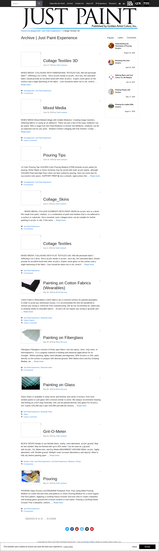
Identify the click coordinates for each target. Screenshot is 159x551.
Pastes (78, 461)
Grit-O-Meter (54, 431)
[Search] (39, 3)
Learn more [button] (68, 547)
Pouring (50, 478)
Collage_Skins (56, 199)
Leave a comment (30, 140)
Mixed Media (54, 108)
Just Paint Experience (51, 31)
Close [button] (134, 547)
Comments (131, 38)
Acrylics (26, 461)
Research (112, 3)
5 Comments (28, 370)
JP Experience (101, 3)
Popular (110, 38)
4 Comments (28, 185)
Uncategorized (33, 31)
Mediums (71, 461)
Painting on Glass (59, 384)
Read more (25, 85)
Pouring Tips (54, 155)
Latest (120, 38)
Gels (32, 461)
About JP (89, 3)
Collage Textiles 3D (60, 60)
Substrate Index (46, 318)
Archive (70, 3)
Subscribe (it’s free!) (57, 3)
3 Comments (28, 93)
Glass (26, 414)
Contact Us (79, 3)
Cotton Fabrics (29, 320)
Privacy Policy (89, 542)
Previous (30, 519)
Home (23, 31)
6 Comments (28, 464)
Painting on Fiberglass (63, 337)
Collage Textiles (57, 243)
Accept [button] (147, 547)
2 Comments (28, 273)
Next (52, 519)
